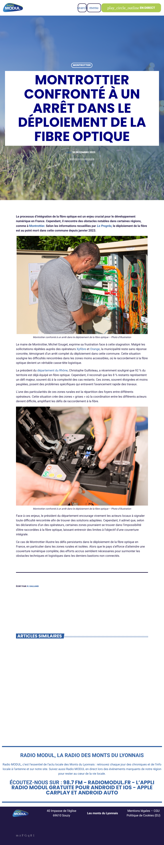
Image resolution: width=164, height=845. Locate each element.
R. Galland (33, 586)
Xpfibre (81, 349)
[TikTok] (26, 836)
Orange (95, 349)
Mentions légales (138, 811)
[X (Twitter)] (20, 836)
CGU (157, 811)
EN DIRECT (131, 8)
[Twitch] (23, 836)
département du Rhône (52, 370)
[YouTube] (17, 836)
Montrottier (82, 65)
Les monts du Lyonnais (102, 813)
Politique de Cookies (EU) (143, 815)
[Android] (34, 836)
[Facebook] (31, 836)
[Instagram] (28, 836)
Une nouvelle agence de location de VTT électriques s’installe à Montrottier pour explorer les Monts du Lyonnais (48, 704)
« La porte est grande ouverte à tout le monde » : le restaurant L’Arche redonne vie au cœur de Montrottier (116, 704)
